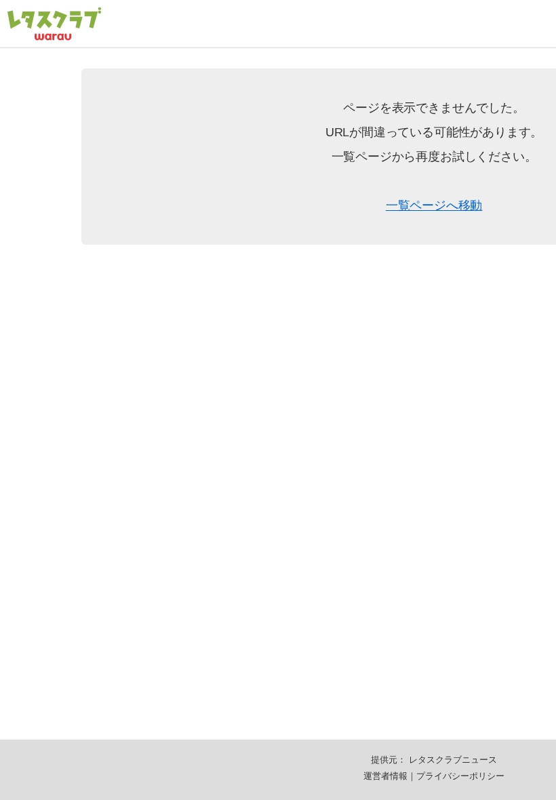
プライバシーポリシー (460, 776)
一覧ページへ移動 (434, 205)
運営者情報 (385, 776)
